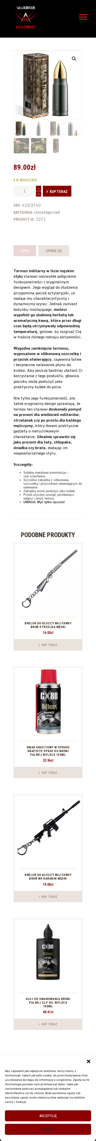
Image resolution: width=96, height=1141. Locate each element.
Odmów (48, 1129)
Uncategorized (47, 212)
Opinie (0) (54, 251)
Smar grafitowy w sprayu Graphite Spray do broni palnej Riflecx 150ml (48, 750)
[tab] (25, 250)
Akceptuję (48, 1116)
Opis (25, 251)
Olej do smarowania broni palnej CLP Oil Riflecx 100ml (48, 1002)
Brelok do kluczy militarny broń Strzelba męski (48, 625)
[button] (88, 1061)
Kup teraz (59, 191)
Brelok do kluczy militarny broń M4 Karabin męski (48, 876)
